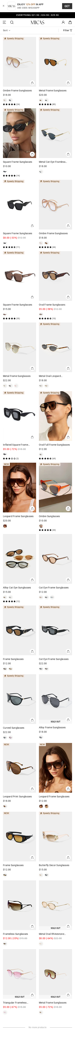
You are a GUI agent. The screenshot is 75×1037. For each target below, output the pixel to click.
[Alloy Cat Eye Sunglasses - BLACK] (11, 597)
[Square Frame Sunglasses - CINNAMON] (5, 314)
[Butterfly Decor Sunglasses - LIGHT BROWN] (41, 875)
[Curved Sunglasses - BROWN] (11, 737)
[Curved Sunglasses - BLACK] (5, 737)
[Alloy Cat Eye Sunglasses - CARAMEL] (5, 597)
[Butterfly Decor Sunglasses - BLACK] (46, 875)
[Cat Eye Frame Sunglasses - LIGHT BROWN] (41, 597)
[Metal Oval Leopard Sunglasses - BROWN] (46, 386)
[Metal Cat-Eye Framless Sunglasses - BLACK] (41, 172)
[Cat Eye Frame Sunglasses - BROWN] (46, 669)
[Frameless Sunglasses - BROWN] (5, 944)
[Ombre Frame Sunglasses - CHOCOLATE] (46, 243)
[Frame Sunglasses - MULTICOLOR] (11, 669)
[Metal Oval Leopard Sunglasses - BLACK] (41, 386)
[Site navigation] (4, 22)
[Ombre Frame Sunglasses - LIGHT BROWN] (5, 100)
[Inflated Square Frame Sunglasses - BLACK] (5, 454)
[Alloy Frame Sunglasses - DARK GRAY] (41, 737)
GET (67, 6)
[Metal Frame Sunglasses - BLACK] (46, 100)
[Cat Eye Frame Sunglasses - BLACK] (46, 597)
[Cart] (70, 22)
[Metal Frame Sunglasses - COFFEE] (41, 1012)
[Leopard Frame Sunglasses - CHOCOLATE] (41, 806)
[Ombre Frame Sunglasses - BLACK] (11, 100)
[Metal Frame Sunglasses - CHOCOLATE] (41, 100)
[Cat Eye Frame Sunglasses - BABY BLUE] (52, 597)
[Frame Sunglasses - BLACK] (5, 669)
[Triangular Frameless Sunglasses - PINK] (5, 1012)
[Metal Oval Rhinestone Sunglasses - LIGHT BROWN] (41, 944)
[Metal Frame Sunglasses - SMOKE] (5, 386)
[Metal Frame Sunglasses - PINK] (16, 386)
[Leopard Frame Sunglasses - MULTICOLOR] (46, 806)
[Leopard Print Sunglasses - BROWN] (5, 806)
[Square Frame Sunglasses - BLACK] (5, 172)
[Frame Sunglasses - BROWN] (5, 875)
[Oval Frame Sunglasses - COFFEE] (41, 314)
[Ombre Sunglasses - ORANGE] (41, 526)
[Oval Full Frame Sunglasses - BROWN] (41, 454)
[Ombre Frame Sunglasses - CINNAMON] (41, 243)
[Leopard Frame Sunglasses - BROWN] (5, 526)
